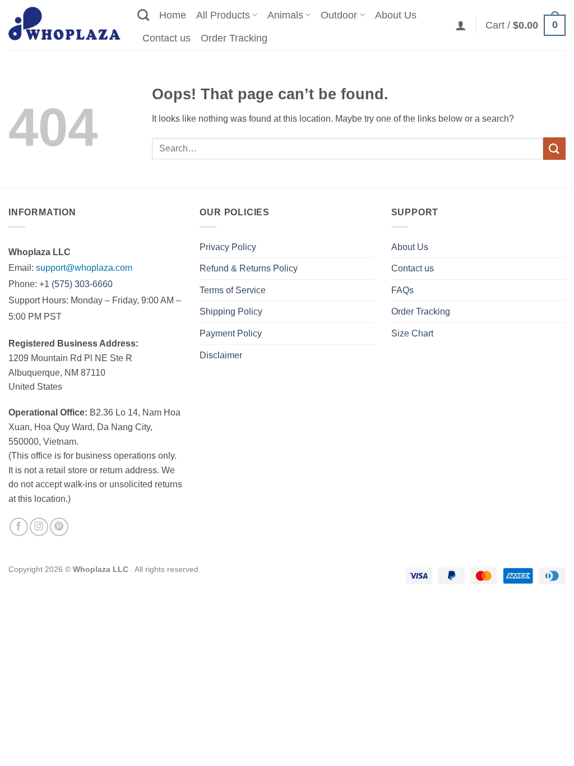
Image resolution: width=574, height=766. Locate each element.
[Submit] (554, 148)
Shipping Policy (231, 311)
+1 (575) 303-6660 (76, 284)
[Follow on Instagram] (39, 527)
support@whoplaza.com (84, 268)
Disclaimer (221, 355)
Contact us (166, 38)
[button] (460, 25)
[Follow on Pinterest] (59, 527)
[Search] (143, 14)
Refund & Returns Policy (249, 268)
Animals (285, 15)
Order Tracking (234, 38)
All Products (223, 15)
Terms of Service (233, 290)
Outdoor (339, 15)
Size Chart (412, 333)
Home (172, 15)
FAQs (402, 290)
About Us (395, 15)
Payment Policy (231, 333)
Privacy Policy (228, 247)
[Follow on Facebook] (19, 527)
